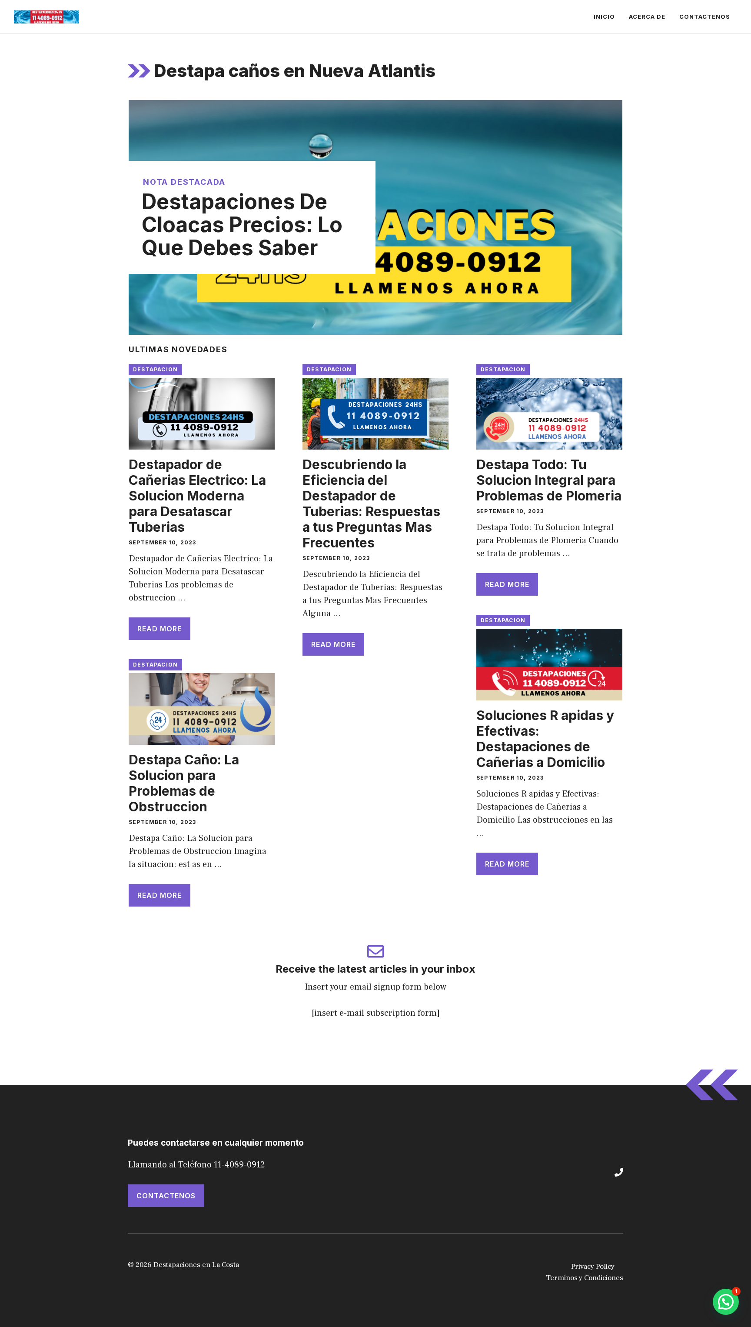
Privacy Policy (593, 1266)
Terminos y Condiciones (584, 1278)
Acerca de (647, 16)
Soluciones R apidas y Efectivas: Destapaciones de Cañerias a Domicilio (545, 738)
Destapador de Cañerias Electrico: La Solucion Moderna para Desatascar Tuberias (197, 496)
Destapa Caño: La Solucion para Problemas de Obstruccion (184, 783)
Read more (159, 628)
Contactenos (704, 16)
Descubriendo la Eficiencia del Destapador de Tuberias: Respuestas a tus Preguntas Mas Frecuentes (371, 503)
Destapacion (155, 369)
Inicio (604, 16)
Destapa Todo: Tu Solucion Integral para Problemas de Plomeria (548, 480)
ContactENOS (166, 1195)
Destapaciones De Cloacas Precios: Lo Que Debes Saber (242, 224)
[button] (726, 1302)
